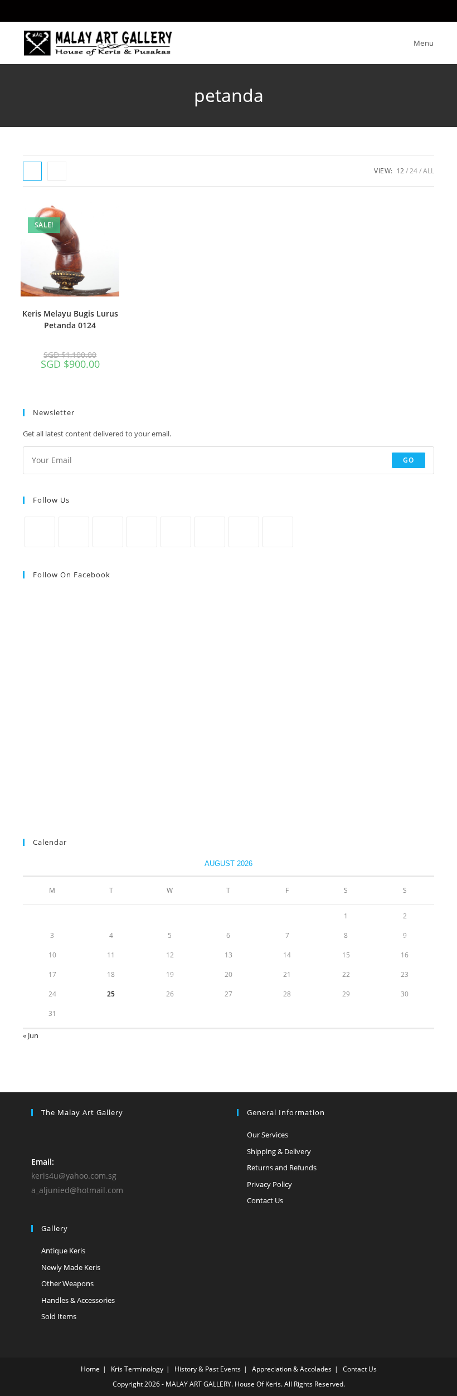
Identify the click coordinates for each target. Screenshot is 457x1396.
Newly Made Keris (70, 1267)
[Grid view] (32, 171)
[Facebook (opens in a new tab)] (229, 9)
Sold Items (58, 1316)
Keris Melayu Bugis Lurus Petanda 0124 (70, 319)
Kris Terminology (137, 1369)
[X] (40, 532)
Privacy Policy (269, 1184)
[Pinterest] (176, 532)
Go (408, 460)
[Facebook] (74, 532)
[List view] (56, 171)
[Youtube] (244, 532)
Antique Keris (63, 1251)
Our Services (267, 1135)
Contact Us (265, 1200)
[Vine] (210, 532)
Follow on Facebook (71, 575)
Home (90, 1369)
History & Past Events (207, 1369)
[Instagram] (108, 532)
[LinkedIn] (142, 532)
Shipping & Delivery (279, 1151)
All (428, 171)
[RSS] (277, 532)
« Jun (30, 1035)
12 (400, 171)
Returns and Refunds (282, 1167)
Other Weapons (67, 1283)
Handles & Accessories (78, 1300)
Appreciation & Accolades (292, 1369)
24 (413, 171)
